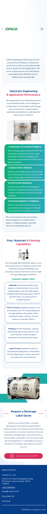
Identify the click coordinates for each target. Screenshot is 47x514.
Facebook (6, 501)
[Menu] (42, 29)
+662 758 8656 (8, 487)
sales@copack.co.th (10, 491)
